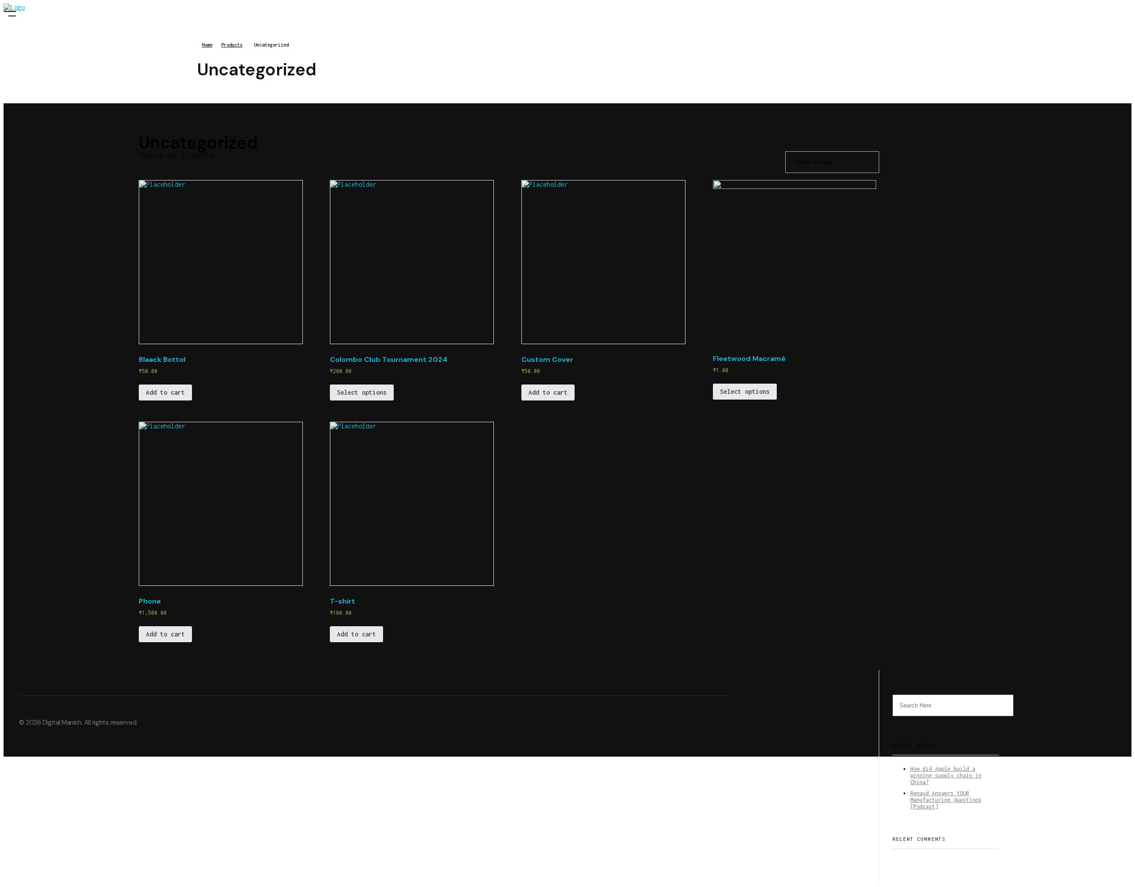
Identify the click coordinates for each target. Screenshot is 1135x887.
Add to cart (165, 392)
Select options (362, 392)
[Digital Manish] (48, 7)
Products (232, 44)
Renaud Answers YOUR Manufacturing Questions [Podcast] (946, 800)
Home (207, 44)
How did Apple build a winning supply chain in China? (946, 775)
